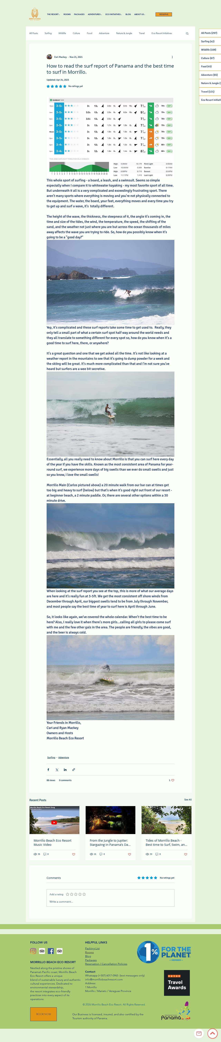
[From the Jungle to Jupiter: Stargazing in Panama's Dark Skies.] (111, 820)
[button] (187, 33)
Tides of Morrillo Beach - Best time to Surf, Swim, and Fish (166, 842)
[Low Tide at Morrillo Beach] (166, 820)
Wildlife (62, 33)
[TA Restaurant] (60, 951)
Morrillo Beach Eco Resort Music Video (52, 842)
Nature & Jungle (124, 33)
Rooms (89, 952)
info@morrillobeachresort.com (104, 979)
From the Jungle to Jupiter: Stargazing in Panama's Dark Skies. (110, 842)
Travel (142, 33)
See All (188, 799)
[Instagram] (33, 951)
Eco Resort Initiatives (162, 33)
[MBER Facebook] (51, 951)
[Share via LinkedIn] (65, 769)
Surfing (48, 33)
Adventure (104, 33)
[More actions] (172, 57)
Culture (76, 33)
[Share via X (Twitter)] (56, 769)
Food (89, 33)
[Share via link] (73, 769)
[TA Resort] (42, 951)
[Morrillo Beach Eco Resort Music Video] (54, 820)
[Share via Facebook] (48, 769)
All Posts (33, 33)
